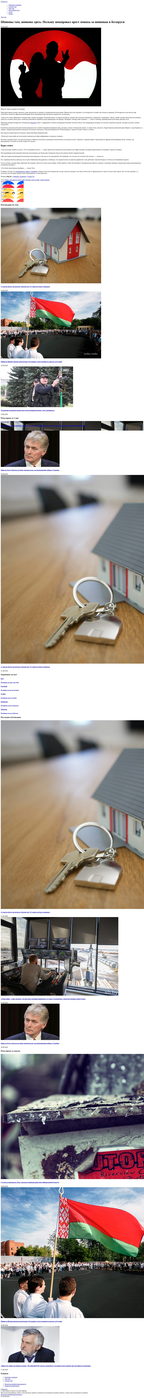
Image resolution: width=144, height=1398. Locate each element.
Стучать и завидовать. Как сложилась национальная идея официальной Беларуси (30, 1182)
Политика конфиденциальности (15, 1384)
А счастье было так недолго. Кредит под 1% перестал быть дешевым (25, 286)
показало (33, 122)
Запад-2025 (21, 180)
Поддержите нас (14, 10)
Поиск (11, 14)
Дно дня (11, 8)
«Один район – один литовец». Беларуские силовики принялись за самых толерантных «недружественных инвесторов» (43, 426)
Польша (28, 180)
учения (42, 180)
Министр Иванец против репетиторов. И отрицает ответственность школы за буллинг (31, 362)
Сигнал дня (12, 7)
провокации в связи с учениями (26, 171)
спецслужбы (35, 180)
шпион (47, 180)
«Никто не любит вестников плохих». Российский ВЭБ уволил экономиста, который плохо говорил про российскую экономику (46, 1366)
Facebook (23, 176)
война (7, 180)
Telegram (16, 176)
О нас (10, 12)
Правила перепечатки (12, 1386)
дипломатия (13, 180)
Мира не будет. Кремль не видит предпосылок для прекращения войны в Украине (30, 470)
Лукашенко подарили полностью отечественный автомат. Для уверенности (27, 410)
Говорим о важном (15, 5)
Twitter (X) (30, 176)
